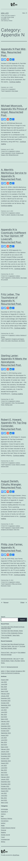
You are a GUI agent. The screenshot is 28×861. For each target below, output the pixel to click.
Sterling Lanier (9, 404)
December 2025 (5, 698)
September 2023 (6, 761)
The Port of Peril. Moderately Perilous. (12, 633)
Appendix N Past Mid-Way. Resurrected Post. (13, 52)
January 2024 (5, 751)
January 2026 (5, 696)
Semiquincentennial (12, 667)
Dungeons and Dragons (18, 339)
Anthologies (4, 809)
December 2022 (5, 781)
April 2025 (4, 717)
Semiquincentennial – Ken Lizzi (10, 658)
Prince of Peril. (5, 637)
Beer (2, 816)
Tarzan (9, 585)
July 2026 (4, 682)
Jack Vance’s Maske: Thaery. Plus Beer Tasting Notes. (13, 661)
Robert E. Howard (20, 464)
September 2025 (6, 705)
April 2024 (4, 744)
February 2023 (5, 777)
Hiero (13, 403)
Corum (13, 153)
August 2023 (4, 763)
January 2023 (5, 779)
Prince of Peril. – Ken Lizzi (8, 652)
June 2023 (4, 767)
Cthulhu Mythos (16, 277)
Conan (13, 464)
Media (2, 825)
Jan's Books (21, 340)
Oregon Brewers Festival (8, 828)
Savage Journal (5, 834)
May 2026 (4, 686)
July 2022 (4, 793)
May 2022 (4, 798)
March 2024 (4, 747)
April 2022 (4, 800)
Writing (3, 841)
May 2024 (4, 742)
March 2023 (4, 774)
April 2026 (4, 689)
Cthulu (22, 527)
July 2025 (4, 710)
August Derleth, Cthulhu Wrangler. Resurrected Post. (11, 484)
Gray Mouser (14, 340)
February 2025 (5, 721)
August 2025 (4, 707)
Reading (3, 832)
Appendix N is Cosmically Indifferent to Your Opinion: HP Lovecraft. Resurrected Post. (13, 236)
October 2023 (5, 758)
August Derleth (16, 527)
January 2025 (5, 724)
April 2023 (4, 772)
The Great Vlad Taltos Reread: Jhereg (12, 630)
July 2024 (4, 737)
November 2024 (5, 728)
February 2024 (5, 749)
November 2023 (5, 756)
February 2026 (5, 693)
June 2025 (4, 712)
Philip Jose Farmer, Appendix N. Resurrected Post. (12, 547)
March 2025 (4, 719)
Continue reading (15, 82)
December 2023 (5, 754)
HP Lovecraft (4, 279)
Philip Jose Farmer (16, 584)
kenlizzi (3, 823)
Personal (3, 830)
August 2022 (4, 791)
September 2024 (6, 733)
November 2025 (5, 700)
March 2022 (4, 802)
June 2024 (4, 740)
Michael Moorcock (13, 155)
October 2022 (5, 786)
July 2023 (4, 765)
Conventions (4, 821)
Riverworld (4, 585)
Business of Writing (6, 818)
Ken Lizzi (5, 13)
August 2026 (4, 679)
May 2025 (4, 714)
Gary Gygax (15, 91)
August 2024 (4, 735)
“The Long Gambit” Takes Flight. (10, 635)
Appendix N (12, 89)
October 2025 (5, 703)
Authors (18, 151)
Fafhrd (2, 340)
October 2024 (5, 730)
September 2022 (6, 788)
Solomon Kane (4, 466)
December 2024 (5, 726)
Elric (7, 155)
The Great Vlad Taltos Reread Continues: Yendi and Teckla (12, 627)
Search (3, 616)
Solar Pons (16, 529)
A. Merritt (7, 214)
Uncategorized (5, 839)
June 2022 (4, 795)
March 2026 (4, 691)
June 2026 (4, 684)
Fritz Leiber (8, 340)
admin (3, 671)
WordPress (16, 855)
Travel (3, 837)
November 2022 (5, 784)
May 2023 (4, 770)
